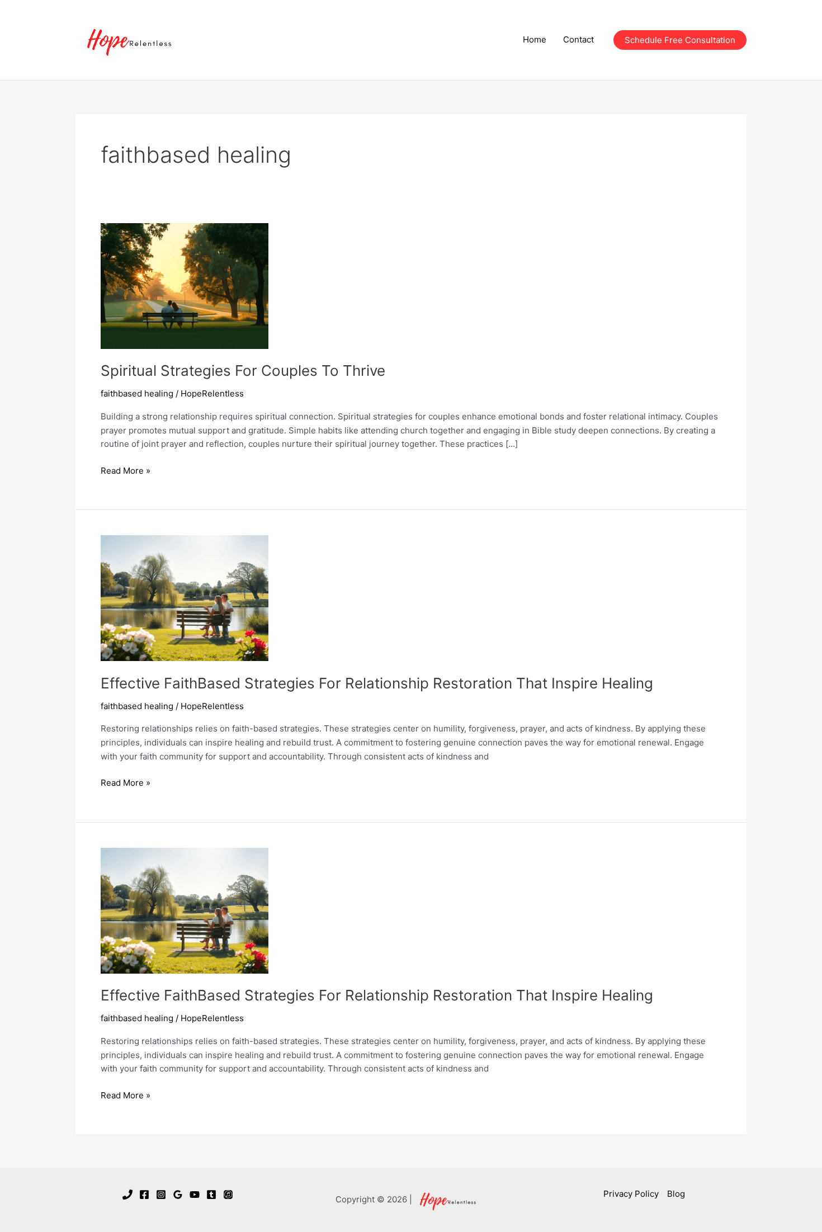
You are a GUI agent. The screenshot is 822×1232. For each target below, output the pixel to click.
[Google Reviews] (178, 1194)
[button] (680, 40)
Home (534, 39)
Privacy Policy (631, 1193)
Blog (676, 1193)
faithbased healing (137, 393)
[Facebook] (144, 1194)
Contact (578, 39)
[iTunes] (228, 1194)
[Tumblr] (211, 1194)
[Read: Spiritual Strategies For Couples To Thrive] (184, 285)
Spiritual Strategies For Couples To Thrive (243, 370)
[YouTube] (195, 1194)
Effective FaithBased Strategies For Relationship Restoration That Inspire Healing (377, 683)
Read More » (125, 471)
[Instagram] (161, 1194)
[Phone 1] (127, 1194)
